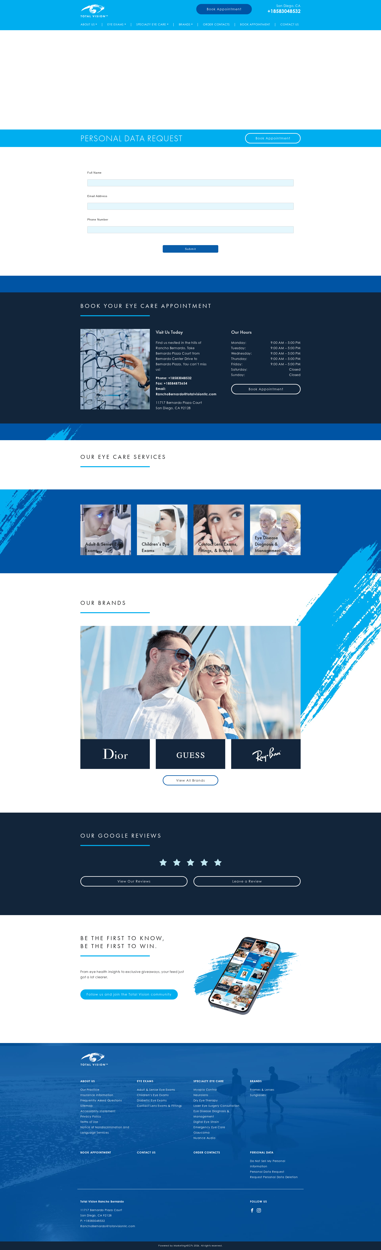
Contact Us (289, 24)
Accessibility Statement (97, 1111)
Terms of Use (89, 1121)
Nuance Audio (204, 1138)
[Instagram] (259, 1210)
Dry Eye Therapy (205, 1100)
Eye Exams (115, 24)
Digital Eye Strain (206, 1121)
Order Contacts (216, 24)
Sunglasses (258, 1095)
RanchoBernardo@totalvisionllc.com (186, 394)
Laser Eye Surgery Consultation (216, 1105)
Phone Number (97, 219)
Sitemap (86, 1105)
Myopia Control (205, 1089)
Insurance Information (96, 1095)
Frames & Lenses (262, 1089)
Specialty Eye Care (151, 24)
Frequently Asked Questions (101, 1100)
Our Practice (89, 1089)
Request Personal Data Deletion (274, 1177)
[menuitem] (90, 24)
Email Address (97, 196)
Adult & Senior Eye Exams (156, 1089)
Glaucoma (201, 1132)
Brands (184, 24)
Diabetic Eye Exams (151, 1100)
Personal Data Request (267, 1171)
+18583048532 (284, 11)
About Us (88, 24)
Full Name (94, 172)
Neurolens (200, 1095)
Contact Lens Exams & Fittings (159, 1105)
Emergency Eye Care (209, 1127)
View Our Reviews (134, 881)
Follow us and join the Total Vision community (129, 994)
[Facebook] (252, 1210)
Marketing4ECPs (183, 1245)
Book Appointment (224, 9)
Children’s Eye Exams (153, 1095)
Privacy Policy (90, 1116)
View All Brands (190, 780)
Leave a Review (247, 881)
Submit (190, 248)
